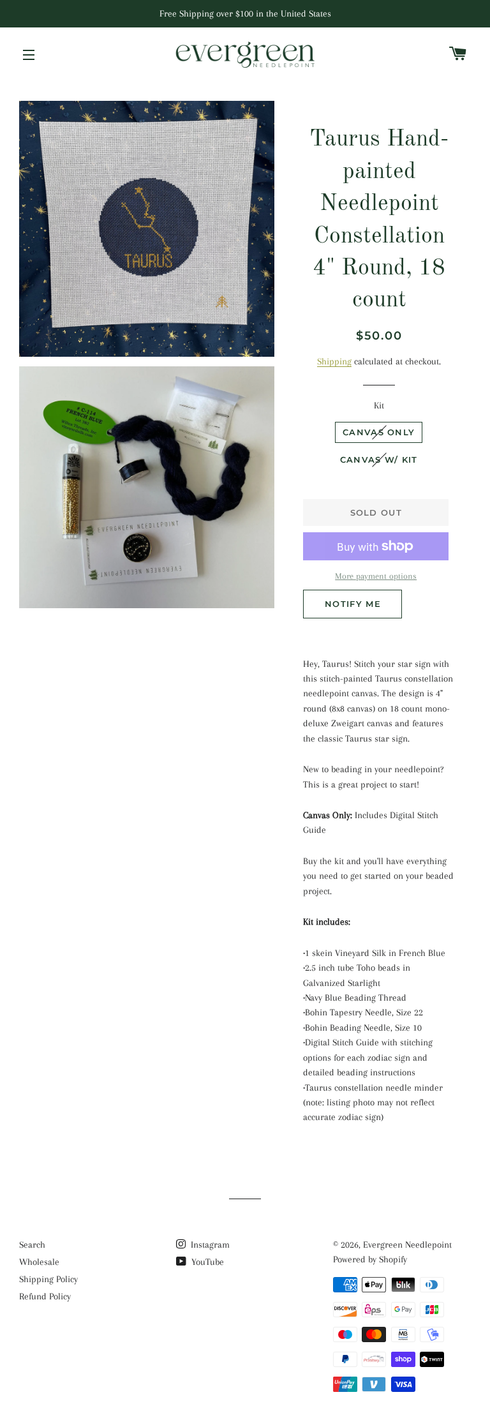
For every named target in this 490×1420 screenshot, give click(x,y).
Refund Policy (45, 1296)
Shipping (334, 361)
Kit (379, 405)
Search (32, 1244)
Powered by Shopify (370, 1259)
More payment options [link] (376, 576)
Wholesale (39, 1262)
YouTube (206, 1262)
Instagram (209, 1244)
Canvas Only (379, 432)
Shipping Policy (48, 1279)
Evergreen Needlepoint (407, 1244)
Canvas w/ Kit (379, 459)
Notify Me (353, 604)
